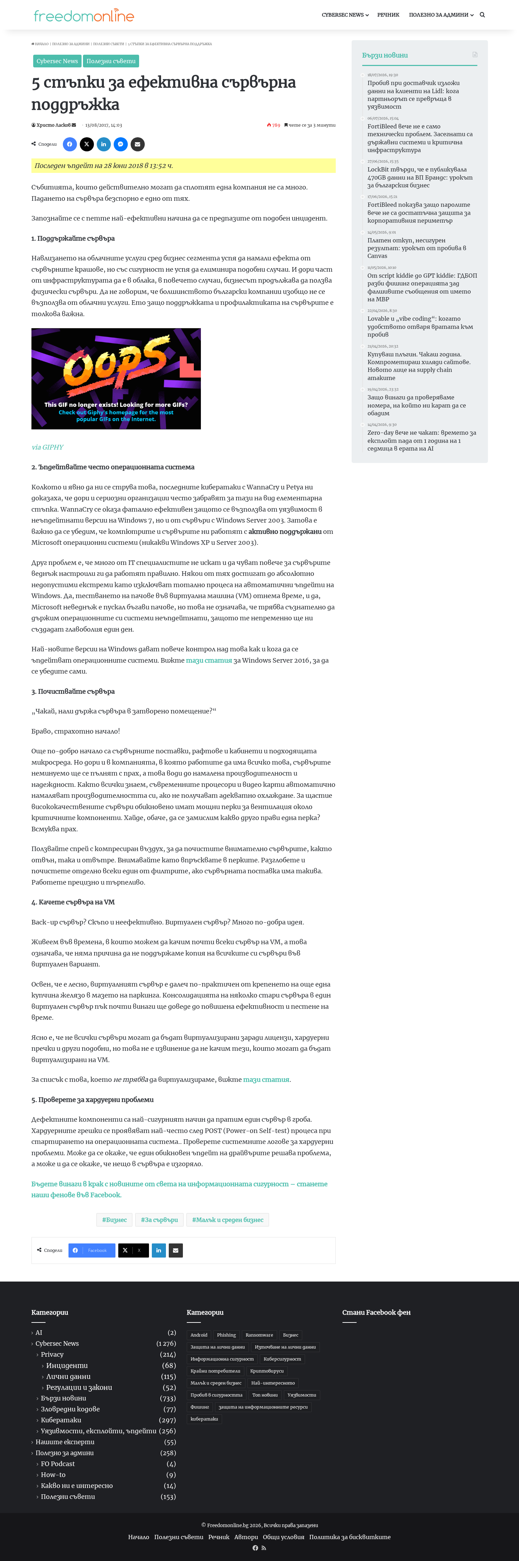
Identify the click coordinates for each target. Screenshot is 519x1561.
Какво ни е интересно (77, 1486)
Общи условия (283, 1537)
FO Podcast (58, 1464)
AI (39, 1333)
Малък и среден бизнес (229, 1219)
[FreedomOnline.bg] (84, 15)
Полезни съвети (108, 44)
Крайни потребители (215, 1371)
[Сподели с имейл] (138, 144)
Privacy (52, 1354)
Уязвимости (302, 1395)
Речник (388, 15)
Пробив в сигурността (217, 1395)
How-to (53, 1475)
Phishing (226, 1335)
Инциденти (67, 1365)
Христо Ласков (54, 125)
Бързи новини (63, 1398)
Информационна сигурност (222, 1359)
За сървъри (161, 1219)
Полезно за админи (439, 15)
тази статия (209, 660)
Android (199, 1335)
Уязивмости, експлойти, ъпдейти (98, 1431)
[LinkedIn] (104, 144)
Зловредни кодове (70, 1409)
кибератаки (204, 1419)
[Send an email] (74, 125)
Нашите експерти (65, 1442)
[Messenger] (121, 144)
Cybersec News (343, 15)
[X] (87, 144)
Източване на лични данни (285, 1347)
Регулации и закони (79, 1387)
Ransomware (259, 1335)
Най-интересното (273, 1383)
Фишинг (200, 1407)
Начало (41, 44)
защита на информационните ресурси (263, 1407)
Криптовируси (267, 1371)
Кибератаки (61, 1420)
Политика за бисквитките (350, 1537)
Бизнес (116, 1219)
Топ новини (265, 1395)
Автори (246, 1537)
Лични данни (68, 1376)
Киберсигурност (282, 1359)
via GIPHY (47, 447)
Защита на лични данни (218, 1347)
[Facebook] (70, 144)
